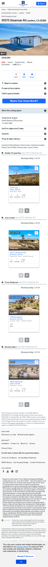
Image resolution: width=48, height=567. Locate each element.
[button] (41, 3)
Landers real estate (16, 423)
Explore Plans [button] (27, 525)
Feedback (5, 443)
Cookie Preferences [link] (37, 462)
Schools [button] (5, 134)
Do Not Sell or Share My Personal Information (20, 453)
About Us (24, 443)
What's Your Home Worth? (24, 101)
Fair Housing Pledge (20, 462)
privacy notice (22, 547)
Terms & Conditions (9, 458)
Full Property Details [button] (10, 93)
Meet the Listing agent (11, 110)
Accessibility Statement (27, 458)
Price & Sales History (11, 139)
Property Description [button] (11, 88)
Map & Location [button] (11, 83)
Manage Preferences (25, 556)
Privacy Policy (7, 448)
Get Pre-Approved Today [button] (12, 128)
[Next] (27, 210)
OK (21, 562)
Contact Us (14, 443)
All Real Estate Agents (25, 435)
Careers (32, 443)
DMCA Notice (7, 462)
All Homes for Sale (9, 435)
